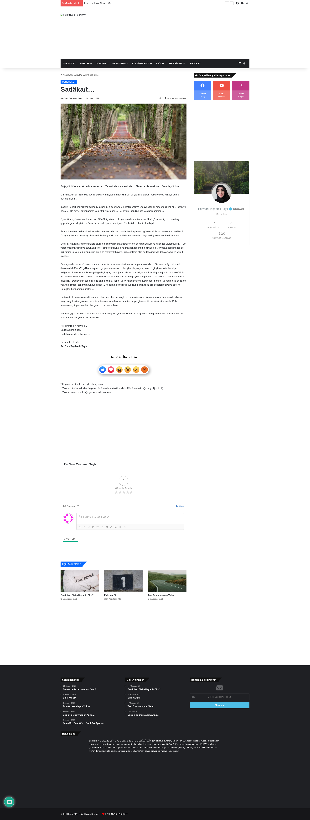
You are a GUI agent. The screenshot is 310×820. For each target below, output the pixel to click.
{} (120, 527)
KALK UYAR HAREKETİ (116, 814)
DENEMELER (80, 75)
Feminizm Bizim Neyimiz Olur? (98, 3)
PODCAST (195, 63)
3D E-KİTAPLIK (177, 63)
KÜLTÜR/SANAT (141, 63)
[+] (124, 527)
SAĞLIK (160, 63)
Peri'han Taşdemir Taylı (71, 98)
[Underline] (88, 527)
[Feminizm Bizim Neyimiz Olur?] (80, 581)
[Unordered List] (102, 527)
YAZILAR (85, 63)
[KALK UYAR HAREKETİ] (73, 15)
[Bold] (79, 527)
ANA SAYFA (69, 63)
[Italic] (84, 527)
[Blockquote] (106, 527)
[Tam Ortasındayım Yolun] (167, 581)
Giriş (181, 506)
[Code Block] (111, 527)
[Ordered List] (97, 527)
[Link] (116, 527)
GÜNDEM (101, 63)
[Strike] (93, 527)
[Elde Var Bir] (123, 581)
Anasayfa (67, 75)
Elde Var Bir (110, 595)
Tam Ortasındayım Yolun (161, 595)
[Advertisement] (187, 32)
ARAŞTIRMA (119, 63)
